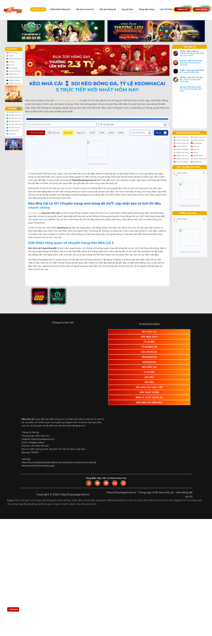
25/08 (101, 133)
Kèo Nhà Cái (34, 213)
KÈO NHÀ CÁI (38, 9)
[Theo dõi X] (88, 455)
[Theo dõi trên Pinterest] (97, 455)
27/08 (120, 133)
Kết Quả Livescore (85, 9)
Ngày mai (81, 133)
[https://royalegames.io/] (12, 10)
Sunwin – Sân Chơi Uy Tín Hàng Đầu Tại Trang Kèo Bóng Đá (191, 63)
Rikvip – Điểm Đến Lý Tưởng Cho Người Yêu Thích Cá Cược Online (192, 53)
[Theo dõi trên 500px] (114, 455)
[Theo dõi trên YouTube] (106, 455)
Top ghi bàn (127, 9)
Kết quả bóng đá (108, 9)
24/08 (92, 133)
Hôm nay (68, 133)
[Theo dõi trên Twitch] (123, 455)
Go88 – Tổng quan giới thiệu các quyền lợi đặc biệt (192, 71)
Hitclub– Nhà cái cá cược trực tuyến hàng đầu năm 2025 (191, 89)
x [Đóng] (13, 609)
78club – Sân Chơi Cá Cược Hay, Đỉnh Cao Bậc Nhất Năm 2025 (191, 79)
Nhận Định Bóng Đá (60, 9)
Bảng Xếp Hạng (146, 9)
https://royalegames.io (67, 100)
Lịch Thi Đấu (166, 9)
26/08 (111, 133)
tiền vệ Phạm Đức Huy (114, 450)
